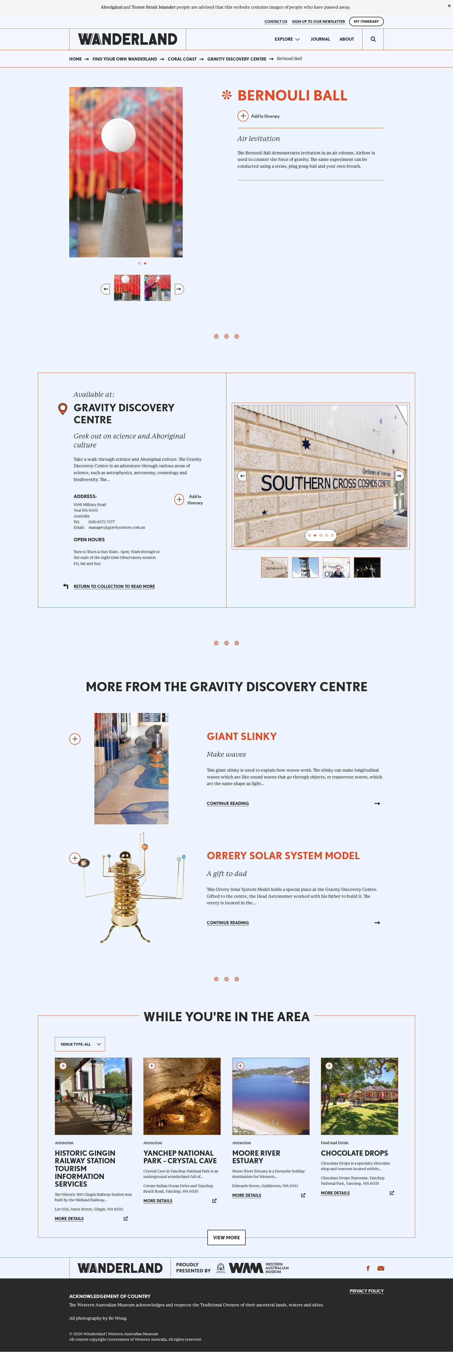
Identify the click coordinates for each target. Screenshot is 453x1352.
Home (75, 59)
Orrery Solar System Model (283, 856)
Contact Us (276, 21)
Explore (284, 39)
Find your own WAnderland (125, 59)
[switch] (373, 39)
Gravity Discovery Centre (236, 59)
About (346, 39)
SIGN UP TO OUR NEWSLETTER (318, 21)
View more (226, 1237)
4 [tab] (326, 535)
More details (69, 1218)
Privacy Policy (367, 1291)
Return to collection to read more (114, 586)
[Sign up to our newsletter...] (381, 1268)
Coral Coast (182, 59)
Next (179, 289)
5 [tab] (332, 535)
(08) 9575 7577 (102, 522)
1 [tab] (139, 263)
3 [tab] (320, 535)
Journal (320, 39)
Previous (105, 289)
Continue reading (228, 803)
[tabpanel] (142, 172)
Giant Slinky (242, 736)
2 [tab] (145, 263)
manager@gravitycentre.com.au (117, 527)
